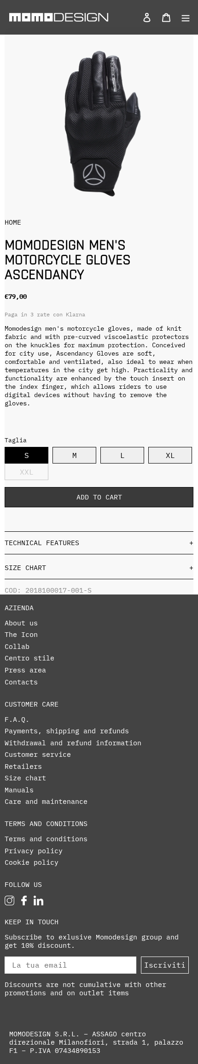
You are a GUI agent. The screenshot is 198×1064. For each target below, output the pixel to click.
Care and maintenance (46, 801)
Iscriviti (165, 964)
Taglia (16, 440)
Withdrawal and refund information (73, 743)
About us (21, 623)
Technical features (99, 542)
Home (13, 222)
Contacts (21, 682)
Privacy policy (34, 851)
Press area (25, 670)
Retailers (23, 766)
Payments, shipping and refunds (67, 731)
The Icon (21, 634)
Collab (17, 646)
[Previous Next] (99, 123)
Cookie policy (31, 862)
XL (170, 455)
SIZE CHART (99, 567)
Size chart (25, 778)
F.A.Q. (17, 719)
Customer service (38, 754)
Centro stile (29, 658)
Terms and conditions (46, 839)
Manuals (19, 790)
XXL (27, 471)
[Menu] (183, 17)
